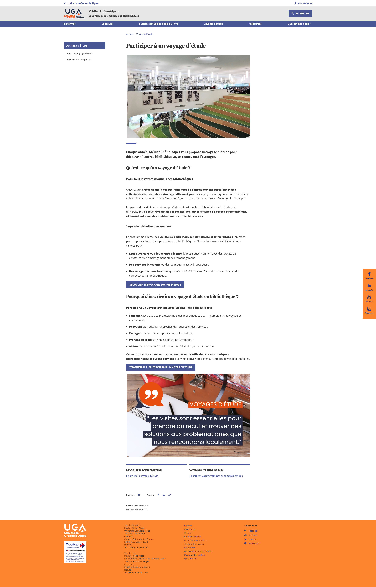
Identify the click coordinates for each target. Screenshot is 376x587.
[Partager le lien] (169, 495)
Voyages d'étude (76, 45)
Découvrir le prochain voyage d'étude (155, 284)
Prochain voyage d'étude (79, 53)
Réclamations (191, 558)
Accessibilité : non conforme (198, 551)
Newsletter (189, 547)
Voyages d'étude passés (79, 59)
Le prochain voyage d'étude (142, 476)
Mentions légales (192, 536)
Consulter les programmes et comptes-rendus (216, 476)
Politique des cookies (194, 555)
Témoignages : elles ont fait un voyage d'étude (160, 367)
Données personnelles (195, 540)
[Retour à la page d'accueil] (74, 13)
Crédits (187, 533)
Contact (188, 525)
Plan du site (190, 529)
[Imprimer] (139, 495)
